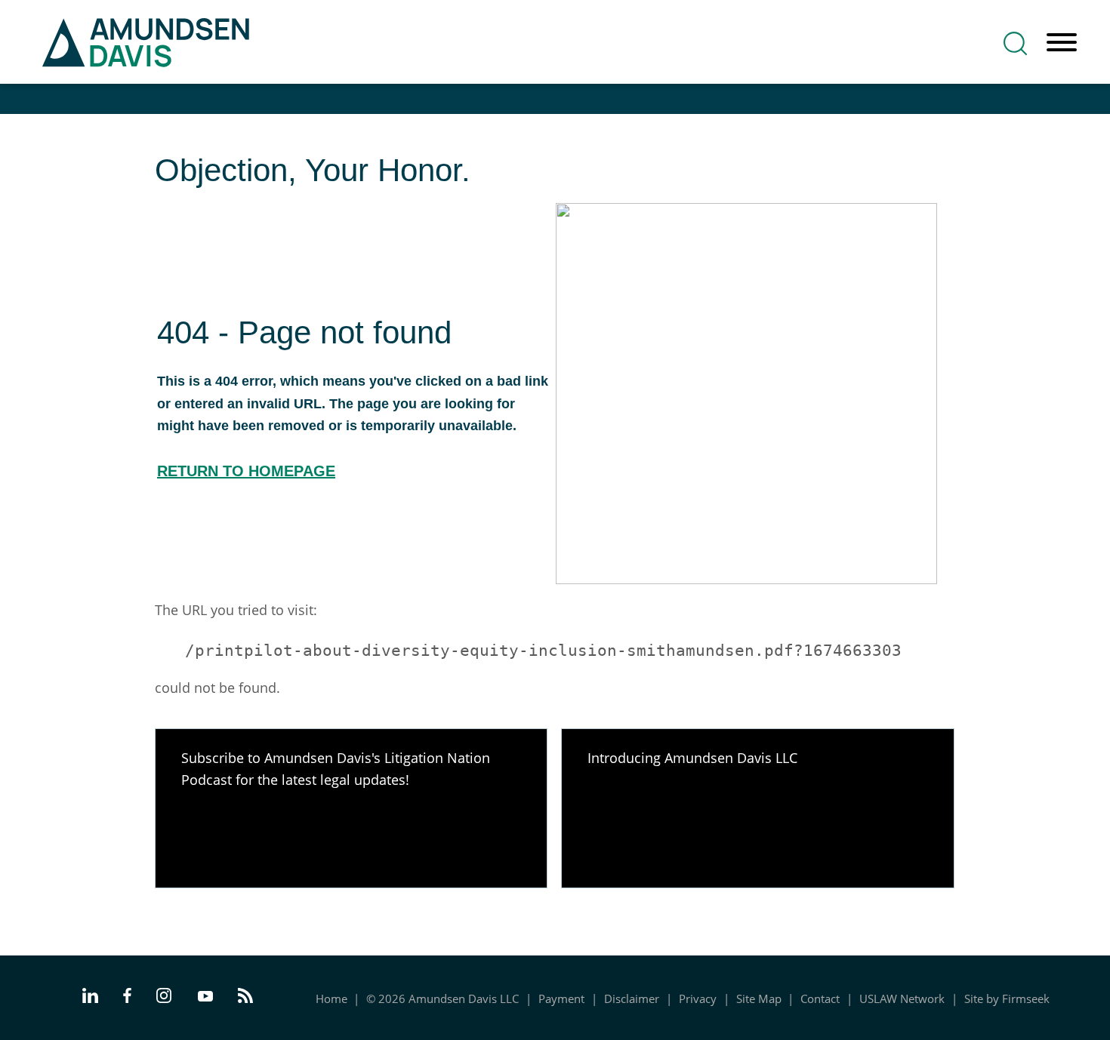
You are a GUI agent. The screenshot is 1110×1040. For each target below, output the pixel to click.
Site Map (759, 998)
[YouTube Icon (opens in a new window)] (205, 997)
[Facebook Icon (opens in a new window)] (127, 998)
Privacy (698, 998)
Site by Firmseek (1007, 998)
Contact (820, 998)
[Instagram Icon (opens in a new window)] (164, 998)
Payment (561, 998)
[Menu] (1062, 43)
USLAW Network (902, 998)
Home (331, 998)
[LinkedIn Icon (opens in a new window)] (90, 998)
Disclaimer (631, 998)
